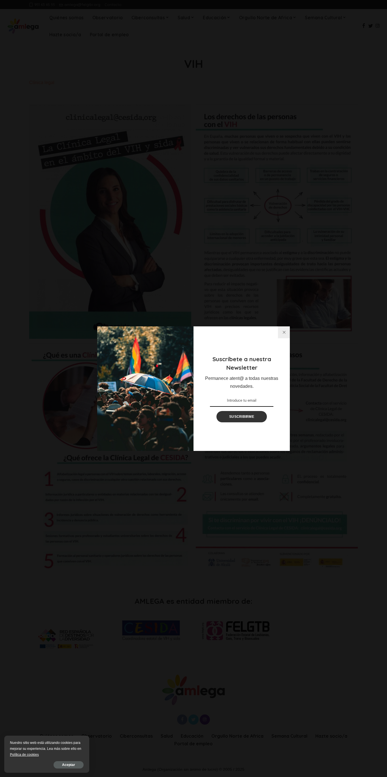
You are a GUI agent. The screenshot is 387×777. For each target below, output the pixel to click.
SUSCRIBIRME (241, 417)
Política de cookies (24, 755)
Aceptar (68, 765)
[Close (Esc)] (284, 332)
